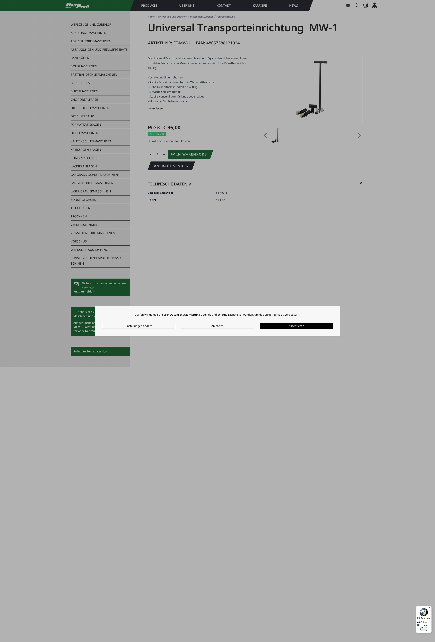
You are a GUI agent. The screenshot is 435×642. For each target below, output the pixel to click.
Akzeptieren (296, 326)
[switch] (423, 629)
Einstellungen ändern (138, 326)
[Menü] (430, 608)
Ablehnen (217, 326)
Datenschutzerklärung (185, 314)
